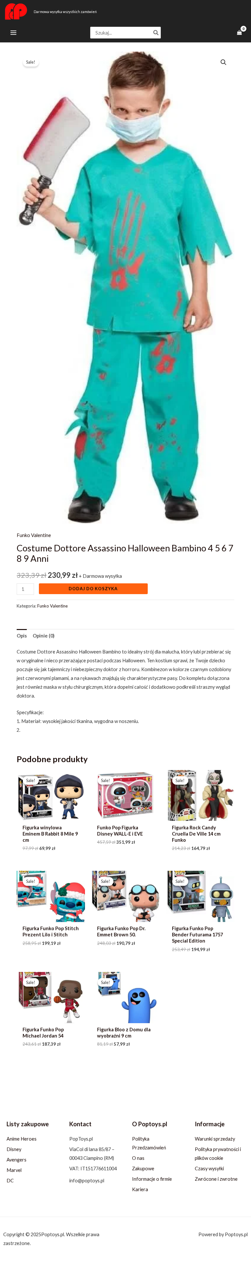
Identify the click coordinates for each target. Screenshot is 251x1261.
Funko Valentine (34, 535)
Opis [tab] (22, 635)
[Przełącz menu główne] (13, 32)
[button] (223, 62)
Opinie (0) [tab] (44, 635)
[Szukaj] (156, 32)
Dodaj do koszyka (93, 588)
